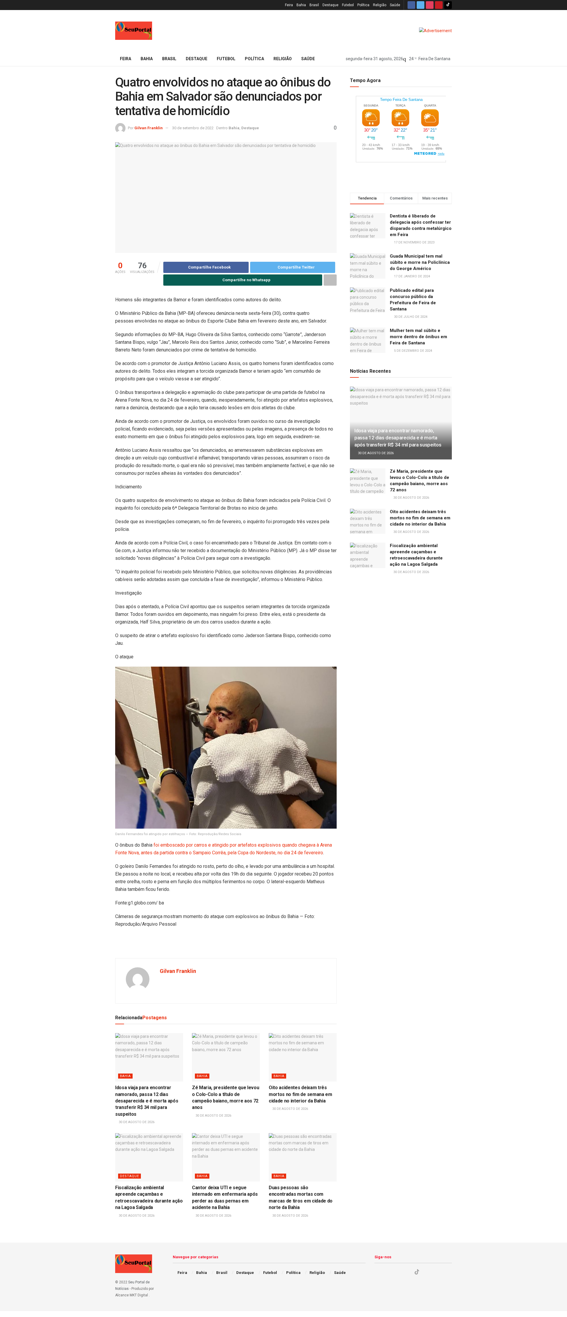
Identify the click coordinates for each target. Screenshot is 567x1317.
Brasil (314, 5)
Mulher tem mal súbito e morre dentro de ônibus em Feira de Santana (418, 337)
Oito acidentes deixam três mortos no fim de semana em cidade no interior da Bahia (300, 1094)
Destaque (330, 5)
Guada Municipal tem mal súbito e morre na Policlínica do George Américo (420, 262)
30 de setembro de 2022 (193, 128)
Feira (289, 5)
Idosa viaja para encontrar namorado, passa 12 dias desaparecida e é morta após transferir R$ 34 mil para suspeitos (146, 1101)
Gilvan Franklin (148, 128)
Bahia (301, 5)
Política (363, 5)
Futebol (348, 5)
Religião (379, 5)
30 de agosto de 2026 (136, 1122)
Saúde (395, 5)
